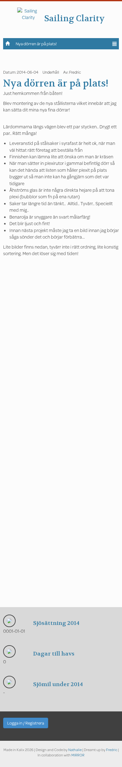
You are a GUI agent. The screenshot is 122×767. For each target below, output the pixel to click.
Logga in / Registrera (25, 723)
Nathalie (75, 749)
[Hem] (8, 43)
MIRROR (77, 755)
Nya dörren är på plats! (36, 44)
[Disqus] (61, 360)
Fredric (111, 749)
